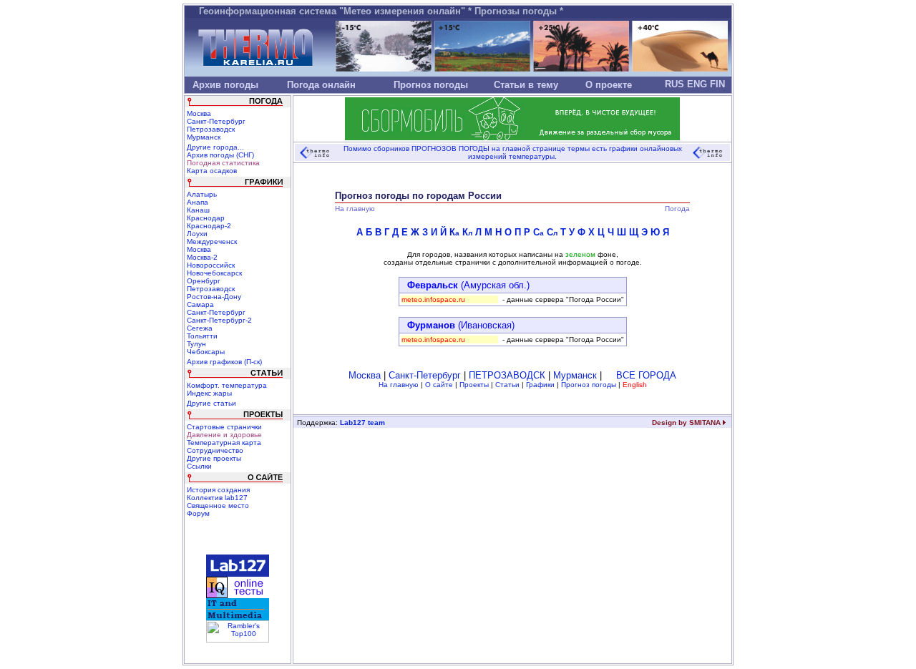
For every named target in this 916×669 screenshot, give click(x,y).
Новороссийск (211, 265)
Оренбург (203, 281)
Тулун (196, 344)
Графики (540, 385)
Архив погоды (225, 84)
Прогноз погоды (431, 84)
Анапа (197, 202)
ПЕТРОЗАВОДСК (507, 375)
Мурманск (203, 137)
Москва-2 (202, 257)
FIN (717, 84)
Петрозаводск (211, 129)
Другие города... (215, 147)
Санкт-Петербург (216, 121)
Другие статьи (211, 403)
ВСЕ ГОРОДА (646, 375)
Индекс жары (209, 393)
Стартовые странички (224, 427)
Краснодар (206, 218)
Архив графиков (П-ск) (224, 362)
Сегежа (200, 328)
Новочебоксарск (214, 273)
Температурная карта (224, 442)
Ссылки (199, 466)
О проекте (608, 84)
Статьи (507, 385)
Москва (199, 113)
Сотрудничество (215, 450)
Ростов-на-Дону (214, 297)
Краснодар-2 (209, 226)
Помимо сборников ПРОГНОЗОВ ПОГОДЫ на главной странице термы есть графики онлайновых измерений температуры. (513, 152)
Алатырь (202, 194)
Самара (200, 304)
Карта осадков (212, 171)
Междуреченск (212, 241)
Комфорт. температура (227, 385)
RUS (674, 84)
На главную (399, 385)
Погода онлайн (321, 84)
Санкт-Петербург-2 (219, 320)
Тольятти (202, 336)
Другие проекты (214, 458)
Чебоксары (206, 352)
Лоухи (197, 234)
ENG (697, 84)
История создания (218, 490)
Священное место (218, 505)
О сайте (439, 385)
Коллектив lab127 (217, 498)
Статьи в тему (526, 84)
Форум (198, 513)
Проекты (474, 385)
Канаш (198, 210)
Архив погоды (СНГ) (220, 155)
